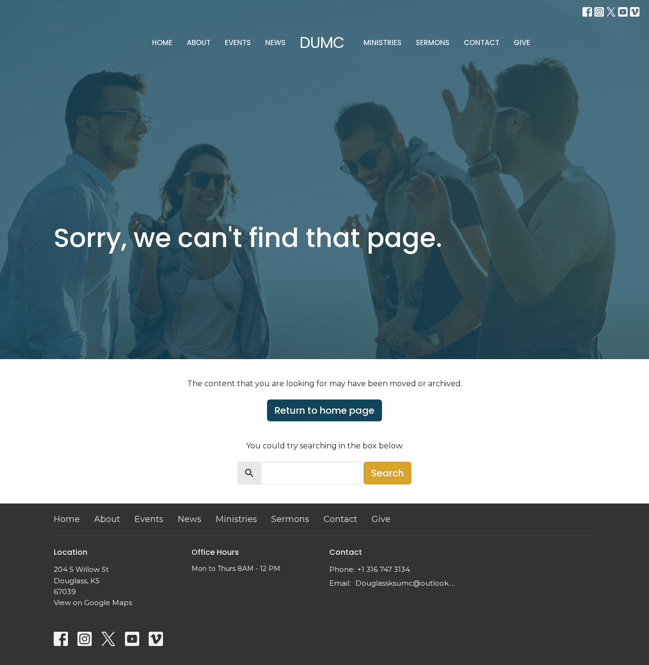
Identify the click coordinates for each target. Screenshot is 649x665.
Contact (481, 43)
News (275, 43)
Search (387, 473)
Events (238, 43)
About (198, 43)
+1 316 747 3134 (383, 569)
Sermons (432, 43)
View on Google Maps (93, 602)
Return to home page (324, 410)
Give (522, 43)
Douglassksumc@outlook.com (406, 583)
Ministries (382, 43)
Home (162, 43)
